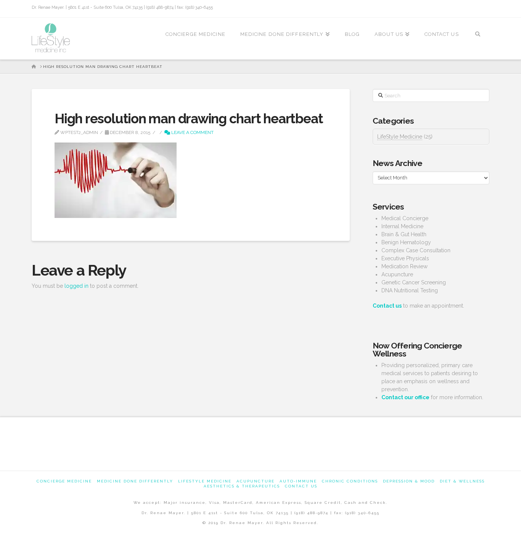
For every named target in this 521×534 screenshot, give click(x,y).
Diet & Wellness (462, 481)
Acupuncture (255, 481)
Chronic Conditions (350, 481)
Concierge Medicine (64, 481)
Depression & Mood (409, 481)
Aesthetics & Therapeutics (242, 486)
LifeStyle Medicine (399, 137)
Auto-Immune (298, 481)
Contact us (301, 486)
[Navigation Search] (477, 39)
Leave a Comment (192, 132)
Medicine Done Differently (135, 481)
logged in (76, 286)
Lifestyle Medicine (205, 481)
